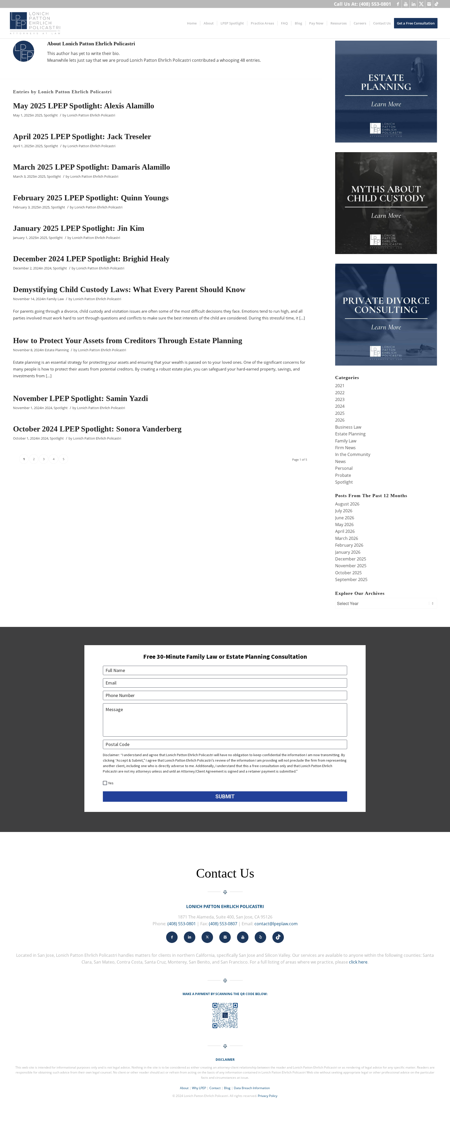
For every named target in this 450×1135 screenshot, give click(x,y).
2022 (340, 393)
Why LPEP (199, 1088)
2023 (340, 399)
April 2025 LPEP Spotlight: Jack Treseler (82, 136)
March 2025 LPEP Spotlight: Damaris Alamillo (91, 167)
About (184, 1088)
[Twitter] (421, 4)
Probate (343, 475)
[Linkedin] (413, 4)
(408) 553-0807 (223, 924)
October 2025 (348, 573)
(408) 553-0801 (181, 924)
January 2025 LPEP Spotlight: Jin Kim (78, 228)
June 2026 (344, 518)
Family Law (55, 299)
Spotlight (51, 115)
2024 (47, 268)
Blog (227, 1088)
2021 (340, 385)
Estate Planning (57, 350)
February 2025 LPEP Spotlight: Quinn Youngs (91, 197)
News (340, 461)
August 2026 (347, 504)
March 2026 (346, 538)
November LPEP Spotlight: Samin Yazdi (80, 398)
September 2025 (351, 579)
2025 (38, 115)
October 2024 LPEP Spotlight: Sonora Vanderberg (97, 428)
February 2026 (349, 545)
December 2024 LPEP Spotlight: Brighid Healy (91, 258)
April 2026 (345, 531)
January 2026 (347, 552)
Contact (215, 1088)
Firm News (345, 448)
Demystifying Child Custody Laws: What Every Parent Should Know (129, 289)
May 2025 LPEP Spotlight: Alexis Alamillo (83, 105)
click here (358, 962)
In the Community (352, 454)
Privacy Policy (267, 1096)
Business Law (348, 427)
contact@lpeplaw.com (276, 924)
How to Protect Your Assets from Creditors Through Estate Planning (127, 340)
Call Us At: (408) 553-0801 (362, 4)
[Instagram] (429, 4)
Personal (344, 468)
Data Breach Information (252, 1088)
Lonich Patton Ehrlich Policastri (91, 115)
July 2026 (343, 511)
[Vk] (437, 4)
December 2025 (350, 559)
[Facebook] (398, 4)
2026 (340, 420)
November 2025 (350, 566)
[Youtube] (405, 4)
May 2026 (344, 524)
